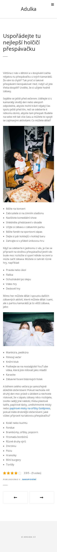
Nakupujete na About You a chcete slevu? (15, 497)
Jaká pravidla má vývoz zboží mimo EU (41, 497)
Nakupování (29, 479)
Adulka (28, 9)
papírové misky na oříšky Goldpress (30, 408)
